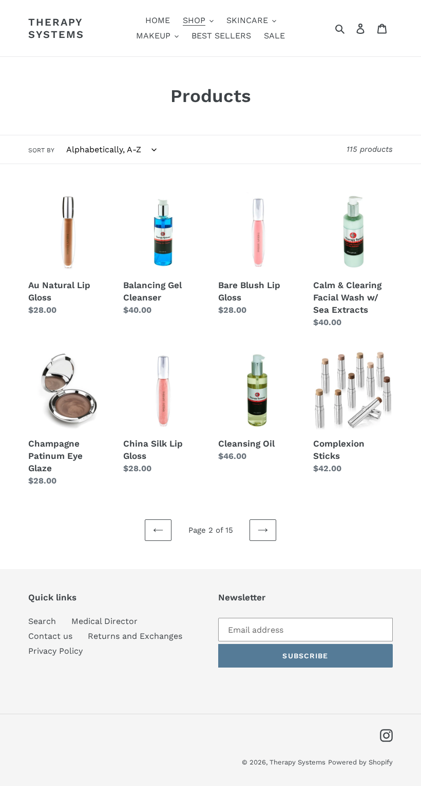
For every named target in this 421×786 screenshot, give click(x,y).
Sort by (41, 150)
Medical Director (104, 621)
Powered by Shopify (360, 762)
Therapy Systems (56, 28)
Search (42, 621)
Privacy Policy (55, 651)
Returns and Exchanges (135, 636)
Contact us (50, 636)
